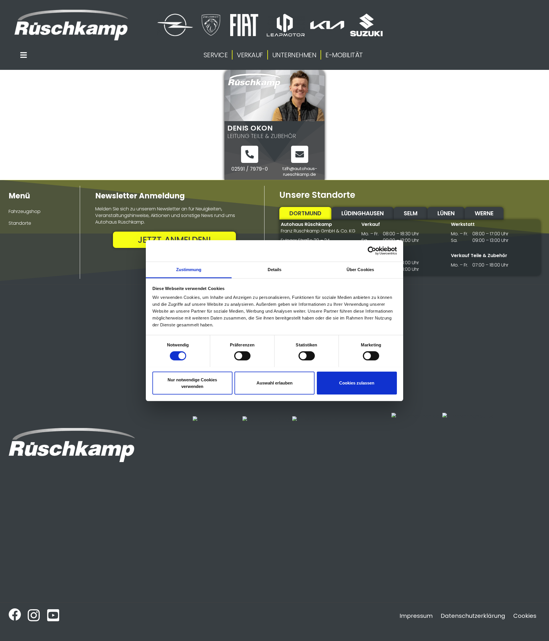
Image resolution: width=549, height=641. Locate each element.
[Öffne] (23, 55)
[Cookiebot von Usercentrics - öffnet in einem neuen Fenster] (372, 250)
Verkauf (250, 55)
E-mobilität (344, 55)
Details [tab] (275, 269)
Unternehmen (294, 55)
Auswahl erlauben (274, 382)
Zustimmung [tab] (189, 269)
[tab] (305, 213)
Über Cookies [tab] (360, 269)
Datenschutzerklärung (473, 616)
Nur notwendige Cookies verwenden (192, 382)
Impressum (416, 616)
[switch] (242, 355)
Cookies (524, 616)
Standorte (20, 223)
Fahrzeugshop (25, 211)
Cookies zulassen (356, 382)
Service (216, 55)
